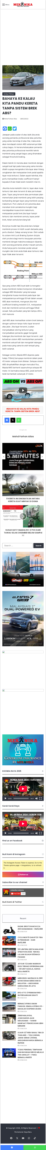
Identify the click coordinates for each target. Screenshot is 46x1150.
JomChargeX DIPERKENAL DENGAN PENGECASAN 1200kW (21, 462)
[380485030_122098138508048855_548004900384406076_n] (23, 691)
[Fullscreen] (40, 798)
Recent (23, 918)
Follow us (24, 874)
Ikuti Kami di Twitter (12, 902)
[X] (12, 420)
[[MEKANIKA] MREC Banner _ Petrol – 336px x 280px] (23, 586)
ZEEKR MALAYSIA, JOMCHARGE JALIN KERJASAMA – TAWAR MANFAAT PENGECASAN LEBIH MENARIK (30, 1020)
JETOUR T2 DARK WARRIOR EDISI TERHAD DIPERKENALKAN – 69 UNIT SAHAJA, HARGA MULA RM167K (30, 967)
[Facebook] (7, 420)
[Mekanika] (23, 4)
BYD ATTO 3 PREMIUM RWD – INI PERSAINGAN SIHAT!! (30, 993)
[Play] (5, 798)
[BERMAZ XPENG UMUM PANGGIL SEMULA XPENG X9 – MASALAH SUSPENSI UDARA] (9, 1007)
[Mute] (36, 798)
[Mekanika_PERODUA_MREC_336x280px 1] (23, 653)
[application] (23, 789)
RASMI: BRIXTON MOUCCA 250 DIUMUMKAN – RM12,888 (30, 927)
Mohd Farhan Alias (10, 119)
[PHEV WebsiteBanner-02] (23, 646)
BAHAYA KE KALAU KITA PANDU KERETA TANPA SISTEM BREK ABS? (23, 410)
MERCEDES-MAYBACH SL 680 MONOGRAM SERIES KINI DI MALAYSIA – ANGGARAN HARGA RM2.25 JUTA (30, 982)
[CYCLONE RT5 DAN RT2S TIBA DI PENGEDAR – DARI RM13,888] (9, 940)
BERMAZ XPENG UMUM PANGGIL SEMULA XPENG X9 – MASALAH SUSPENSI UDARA (30, 1006)
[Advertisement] (23, 39)
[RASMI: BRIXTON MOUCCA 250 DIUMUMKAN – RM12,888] (9, 929)
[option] (23, 456)
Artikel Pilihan (9, 94)
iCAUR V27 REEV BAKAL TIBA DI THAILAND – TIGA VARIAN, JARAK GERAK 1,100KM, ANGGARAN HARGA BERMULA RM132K (31, 1037)
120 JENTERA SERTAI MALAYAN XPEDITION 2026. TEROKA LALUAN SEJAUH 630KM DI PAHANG (30, 953)
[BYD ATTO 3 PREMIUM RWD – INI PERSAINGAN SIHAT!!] (9, 996)
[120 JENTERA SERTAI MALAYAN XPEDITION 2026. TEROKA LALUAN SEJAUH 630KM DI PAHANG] (9, 952)
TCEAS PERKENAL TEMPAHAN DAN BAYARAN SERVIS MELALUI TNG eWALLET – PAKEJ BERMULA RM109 (31, 1053)
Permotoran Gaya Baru (23, 1132)
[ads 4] (23, 765)
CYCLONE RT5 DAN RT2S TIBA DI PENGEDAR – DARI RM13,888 (30, 940)
